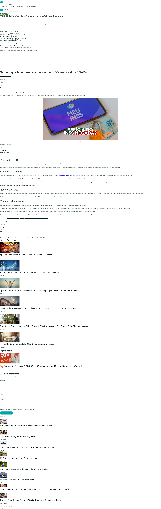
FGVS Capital (9, 506)
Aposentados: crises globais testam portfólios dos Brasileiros (27, 255)
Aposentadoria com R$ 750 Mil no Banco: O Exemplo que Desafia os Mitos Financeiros (39, 290)
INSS (23, 25)
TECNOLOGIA (5, 25)
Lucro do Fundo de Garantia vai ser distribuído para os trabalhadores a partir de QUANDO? (22, 237)
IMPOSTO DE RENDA (15, 39)
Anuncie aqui (4, 6)
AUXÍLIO (35, 25)
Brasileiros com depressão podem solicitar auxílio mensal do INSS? (21, 185)
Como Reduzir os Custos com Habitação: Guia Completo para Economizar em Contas (39, 308)
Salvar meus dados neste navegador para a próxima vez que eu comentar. (17, 409)
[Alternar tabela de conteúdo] (1, 147)
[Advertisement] (80, 61)
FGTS (28, 25)
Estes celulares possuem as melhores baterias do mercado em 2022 (17, 235)
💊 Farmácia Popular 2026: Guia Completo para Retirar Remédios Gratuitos (42, 366)
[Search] (1, 2)
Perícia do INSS (3, 150)
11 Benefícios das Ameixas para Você (8, 43)
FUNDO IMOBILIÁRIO (15, 33)
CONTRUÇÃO (43, 25)
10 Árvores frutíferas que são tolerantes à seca (10, 40)
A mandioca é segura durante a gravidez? (9, 36)
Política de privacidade (31, 6)
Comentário (3, 380)
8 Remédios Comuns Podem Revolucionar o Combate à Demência (30, 272)
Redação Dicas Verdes (5, 76)
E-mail (2, 399)
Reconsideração (4, 154)
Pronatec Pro (5, 221)
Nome (1, 394)
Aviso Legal (20, 6)
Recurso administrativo (5, 156)
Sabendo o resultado (5, 152)
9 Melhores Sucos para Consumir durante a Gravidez (12, 42)
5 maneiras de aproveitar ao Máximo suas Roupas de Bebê (27, 426)
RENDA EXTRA (3, 31)
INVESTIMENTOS (14, 31)
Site (1, 405)
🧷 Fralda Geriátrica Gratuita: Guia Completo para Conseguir (27, 344)
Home (1, 50)
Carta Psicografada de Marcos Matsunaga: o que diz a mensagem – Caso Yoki (17, 45)
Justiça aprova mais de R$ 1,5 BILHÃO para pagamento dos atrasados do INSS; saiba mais (27, 218)
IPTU (11, 35)
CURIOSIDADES (54, 25)
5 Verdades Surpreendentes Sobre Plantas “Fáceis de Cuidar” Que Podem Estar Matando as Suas (44, 326)
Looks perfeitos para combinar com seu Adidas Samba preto (27, 447)
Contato (12, 6)
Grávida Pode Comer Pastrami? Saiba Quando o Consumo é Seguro (15, 47)
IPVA (11, 37)
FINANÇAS (14, 25)
